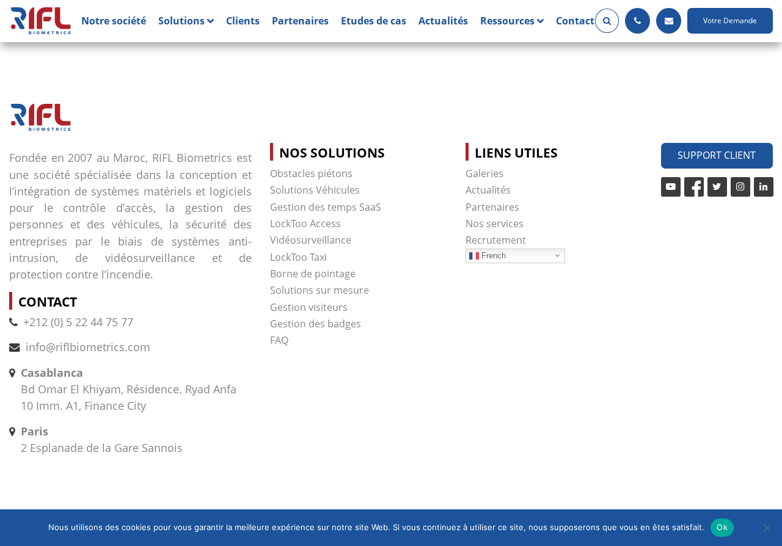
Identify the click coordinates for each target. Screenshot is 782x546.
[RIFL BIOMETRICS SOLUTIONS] (40, 21)
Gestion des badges (315, 323)
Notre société (113, 20)
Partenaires (300, 20)
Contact (575, 20)
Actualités (443, 20)
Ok (722, 527)
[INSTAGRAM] (740, 187)
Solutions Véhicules (315, 190)
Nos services (495, 223)
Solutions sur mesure (319, 290)
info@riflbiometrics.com (88, 347)
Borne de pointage (313, 273)
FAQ (279, 340)
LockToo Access (305, 223)
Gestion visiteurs (309, 307)
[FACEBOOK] (694, 187)
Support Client (717, 155)
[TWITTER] (717, 187)
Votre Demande (730, 20)
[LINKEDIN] (763, 187)
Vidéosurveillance (310, 240)
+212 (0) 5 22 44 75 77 (78, 322)
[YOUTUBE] (671, 187)
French (492, 255)
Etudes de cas (373, 20)
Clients (243, 20)
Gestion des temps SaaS (325, 207)
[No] (767, 528)
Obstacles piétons (311, 173)
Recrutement (496, 240)
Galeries (484, 173)
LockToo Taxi (298, 257)
